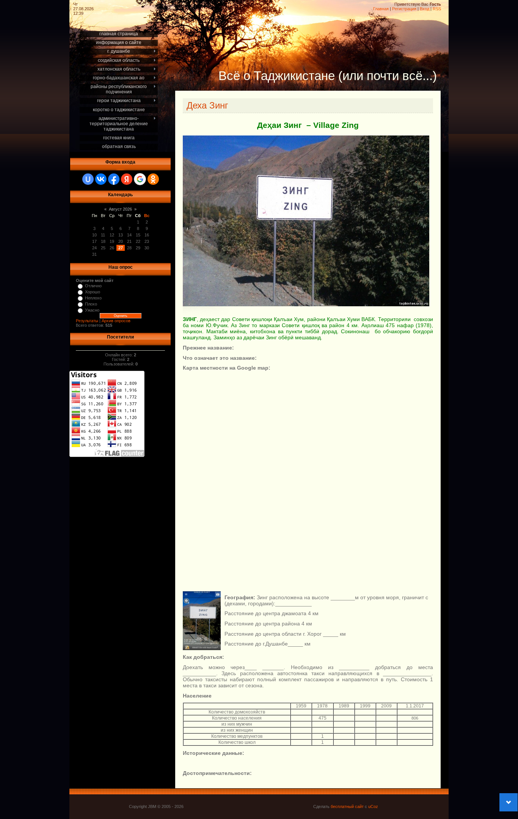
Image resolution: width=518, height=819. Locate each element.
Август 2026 (120, 209)
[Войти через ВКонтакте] (101, 179)
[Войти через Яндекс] (126, 179)
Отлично (93, 286)
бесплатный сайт (347, 806)
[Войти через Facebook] (113, 179)
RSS (437, 8)
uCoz (373, 806)
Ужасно (92, 310)
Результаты (87, 320)
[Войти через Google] (140, 179)
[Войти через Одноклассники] (153, 179)
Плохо (91, 304)
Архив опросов (116, 320)
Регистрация (404, 8)
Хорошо (92, 292)
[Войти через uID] (88, 179)
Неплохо (93, 298)
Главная (381, 8)
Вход (424, 8)
